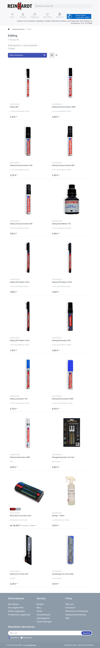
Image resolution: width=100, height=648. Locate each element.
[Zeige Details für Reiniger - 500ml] (71, 491)
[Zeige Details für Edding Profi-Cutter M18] (29, 550)
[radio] (52, 55)
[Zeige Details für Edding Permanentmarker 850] (29, 199)
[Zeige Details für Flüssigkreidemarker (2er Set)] (71, 433)
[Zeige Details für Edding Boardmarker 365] (71, 316)
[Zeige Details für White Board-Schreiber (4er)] (29, 491)
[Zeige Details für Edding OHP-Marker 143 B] (29, 316)
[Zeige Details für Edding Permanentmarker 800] (71, 141)
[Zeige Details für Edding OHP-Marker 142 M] (71, 258)
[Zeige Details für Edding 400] (29, 83)
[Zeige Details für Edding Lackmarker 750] (29, 374)
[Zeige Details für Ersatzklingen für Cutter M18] (71, 550)
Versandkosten (31, 645)
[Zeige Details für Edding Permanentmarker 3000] (71, 83)
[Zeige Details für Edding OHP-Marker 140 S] (29, 258)
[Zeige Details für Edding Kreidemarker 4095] (29, 433)
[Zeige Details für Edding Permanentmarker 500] (29, 141)
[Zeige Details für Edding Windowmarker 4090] (71, 374)
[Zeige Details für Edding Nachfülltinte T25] (71, 199)
